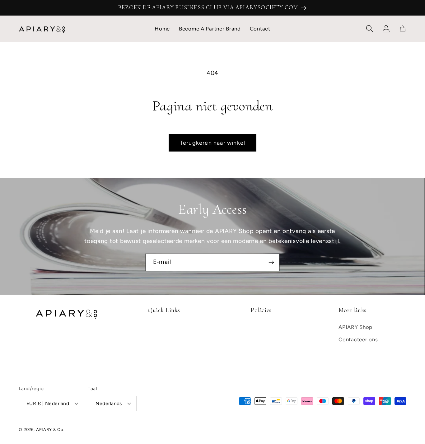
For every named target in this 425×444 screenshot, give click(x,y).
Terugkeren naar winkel (212, 142)
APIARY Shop (355, 327)
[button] (370, 29)
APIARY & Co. (50, 429)
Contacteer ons (358, 339)
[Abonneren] (271, 262)
